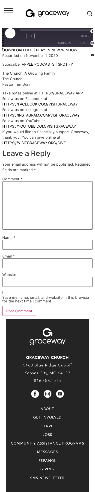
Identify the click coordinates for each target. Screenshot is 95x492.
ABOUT (47, 409)
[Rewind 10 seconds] (22, 35)
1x (30, 36)
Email (8, 256)
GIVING (47, 469)
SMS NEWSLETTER (47, 478)
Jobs (47, 435)
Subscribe (66, 43)
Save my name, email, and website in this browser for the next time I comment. (45, 299)
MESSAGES (47, 452)
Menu (22, 14)
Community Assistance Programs (47, 443)
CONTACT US (3, 40)
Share (84, 43)
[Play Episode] (10, 33)
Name (8, 237)
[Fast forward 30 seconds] (40, 35)
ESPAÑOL (47, 461)
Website (9, 274)
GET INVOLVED (47, 417)
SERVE (47, 426)
